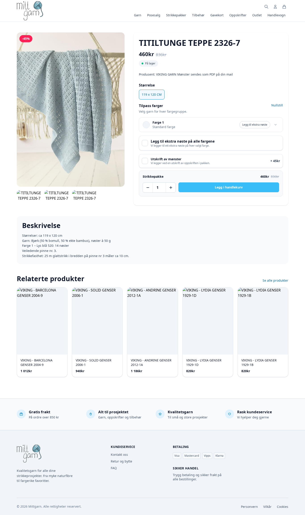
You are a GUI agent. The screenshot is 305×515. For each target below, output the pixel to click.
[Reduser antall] (148, 187)
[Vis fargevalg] (275, 124)
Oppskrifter (238, 15)
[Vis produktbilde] (29, 195)
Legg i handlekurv (229, 187)
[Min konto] (275, 7)
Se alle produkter (275, 280)
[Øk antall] (170, 187)
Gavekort (217, 15)
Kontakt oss (119, 454)
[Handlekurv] (284, 7)
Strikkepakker (176, 15)
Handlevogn (276, 15)
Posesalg (153, 15)
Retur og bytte (121, 461)
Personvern (249, 506)
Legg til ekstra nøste (254, 125)
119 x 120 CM (152, 94)
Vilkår (267, 506)
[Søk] (266, 7)
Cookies (282, 506)
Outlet (257, 15)
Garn (137, 15)
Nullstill (277, 105)
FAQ (114, 468)
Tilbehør (198, 15)
